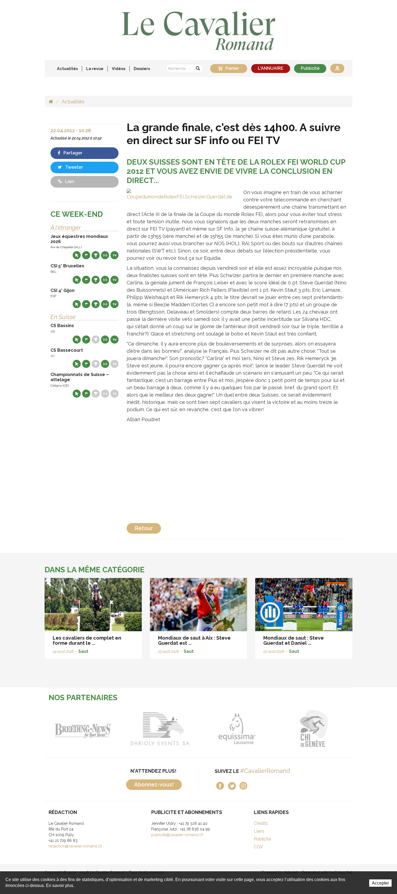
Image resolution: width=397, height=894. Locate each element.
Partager (72, 152)
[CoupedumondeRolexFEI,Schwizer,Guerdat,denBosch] (180, 194)
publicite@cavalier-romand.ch (177, 835)
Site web (77, 255)
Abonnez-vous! (154, 784)
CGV (258, 846)
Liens (259, 831)
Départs (86, 255)
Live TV (114, 255)
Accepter (380, 883)
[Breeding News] (83, 728)
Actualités (67, 68)
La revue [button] (94, 68)
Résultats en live (105, 255)
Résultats (96, 255)
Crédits (261, 823)
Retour (144, 528)
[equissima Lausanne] (237, 728)
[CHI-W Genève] (314, 728)
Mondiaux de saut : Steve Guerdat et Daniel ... (293, 640)
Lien (69, 181)
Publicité (310, 68)
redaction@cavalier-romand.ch (75, 846)
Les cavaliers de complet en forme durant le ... (87, 640)
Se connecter (337, 68)
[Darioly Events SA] (160, 728)
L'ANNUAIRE (270, 68)
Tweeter (73, 167)
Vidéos (118, 68)
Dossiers (142, 68)
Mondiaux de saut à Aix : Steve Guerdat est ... (194, 640)
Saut (83, 651)
